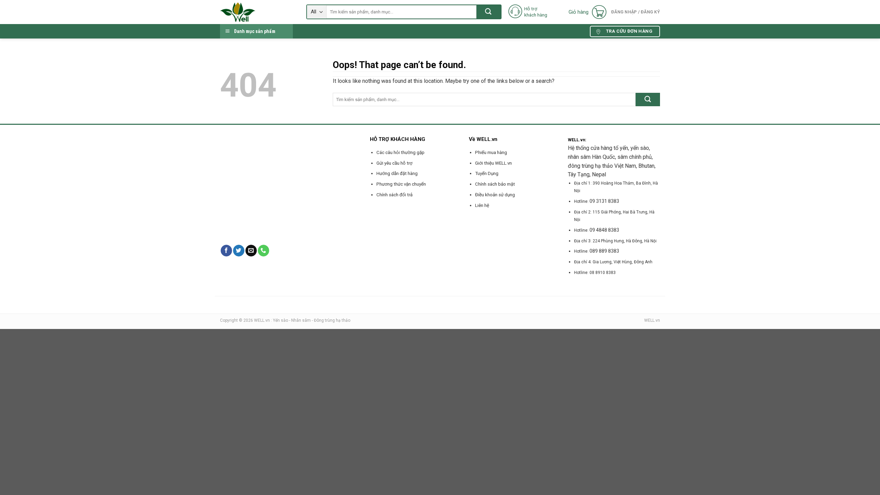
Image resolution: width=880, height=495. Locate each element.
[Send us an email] (251, 250)
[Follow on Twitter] (238, 250)
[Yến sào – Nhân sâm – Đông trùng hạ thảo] (258, 12)
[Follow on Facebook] (226, 250)
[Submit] (488, 12)
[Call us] (263, 250)
